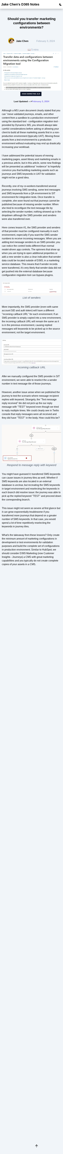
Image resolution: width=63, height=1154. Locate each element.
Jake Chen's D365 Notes (20, 4)
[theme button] (59, 4)
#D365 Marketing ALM (31, 94)
